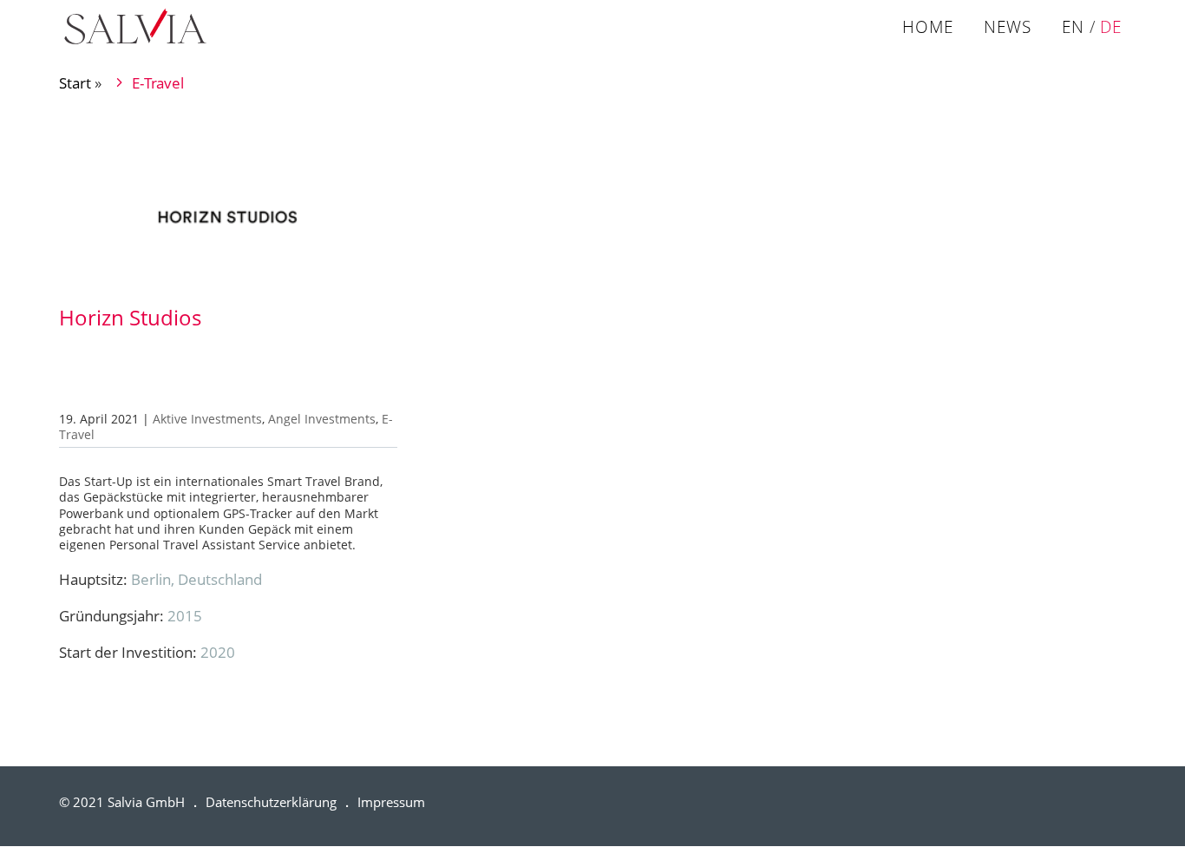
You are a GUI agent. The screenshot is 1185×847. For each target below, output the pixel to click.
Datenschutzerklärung (271, 802)
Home (927, 28)
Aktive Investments (207, 418)
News (1007, 28)
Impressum (391, 802)
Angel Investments (322, 418)
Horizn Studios (130, 317)
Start (75, 83)
